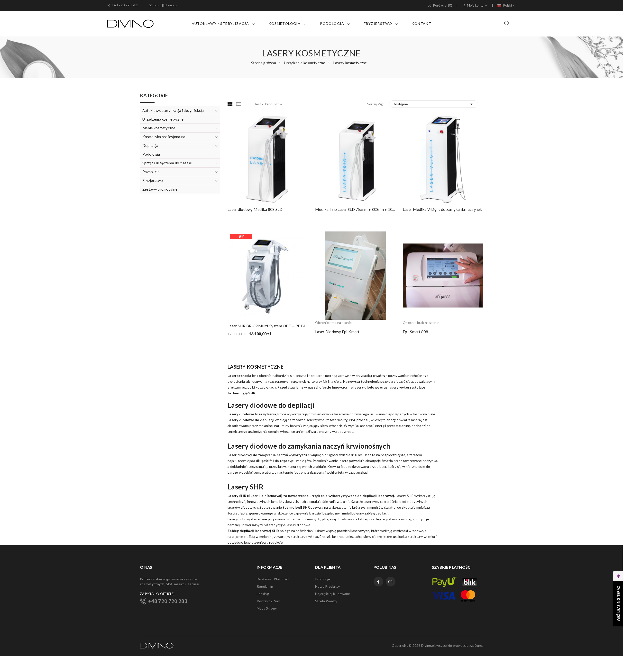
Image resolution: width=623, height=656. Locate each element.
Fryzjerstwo (152, 180)
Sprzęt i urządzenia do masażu (167, 163)
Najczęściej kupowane (332, 594)
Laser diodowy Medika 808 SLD (255, 209)
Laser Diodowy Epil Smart (337, 331)
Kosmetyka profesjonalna (163, 136)
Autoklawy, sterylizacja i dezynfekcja (173, 110)
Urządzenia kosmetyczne (162, 119)
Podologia (151, 154)
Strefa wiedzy (326, 601)
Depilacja (150, 145)
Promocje (322, 579)
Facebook (378, 581)
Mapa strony (267, 608)
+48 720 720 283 (125, 5)
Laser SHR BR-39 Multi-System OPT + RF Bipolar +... (268, 325)
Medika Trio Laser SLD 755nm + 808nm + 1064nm (355, 209)
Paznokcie (151, 171)
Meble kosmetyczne (158, 128)
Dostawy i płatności (273, 579)
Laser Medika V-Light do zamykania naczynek (442, 209)
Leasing (263, 594)
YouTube (390, 581)
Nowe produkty (327, 586)
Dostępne (434, 104)
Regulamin (265, 586)
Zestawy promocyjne (159, 189)
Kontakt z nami (269, 601)
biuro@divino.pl (165, 5)
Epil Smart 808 (415, 331)
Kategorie (154, 95)
